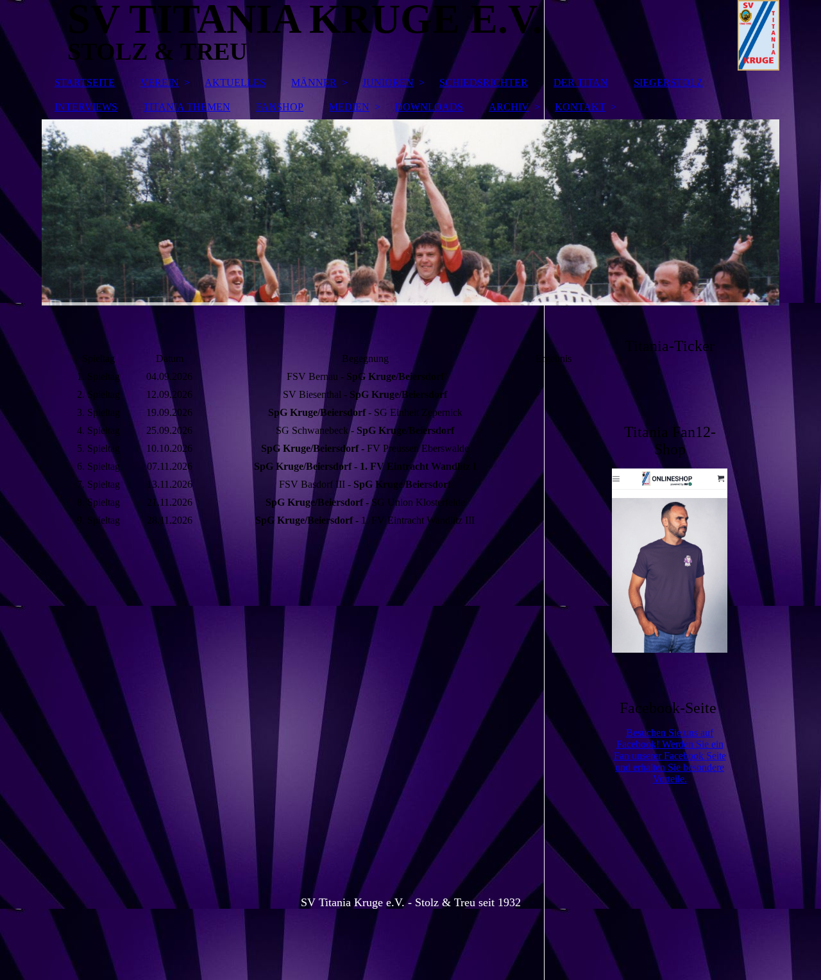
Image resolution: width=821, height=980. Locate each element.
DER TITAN (581, 82)
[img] (410, 212)
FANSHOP (279, 106)
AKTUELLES (235, 82)
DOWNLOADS (429, 106)
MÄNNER (314, 82)
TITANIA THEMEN (186, 106)
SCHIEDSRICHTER (483, 82)
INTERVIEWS (86, 106)
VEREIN (159, 82)
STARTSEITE (85, 82)
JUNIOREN (388, 82)
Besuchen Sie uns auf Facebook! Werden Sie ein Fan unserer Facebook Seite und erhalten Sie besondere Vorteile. (670, 755)
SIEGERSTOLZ (668, 82)
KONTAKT (580, 106)
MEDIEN (349, 106)
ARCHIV (509, 106)
